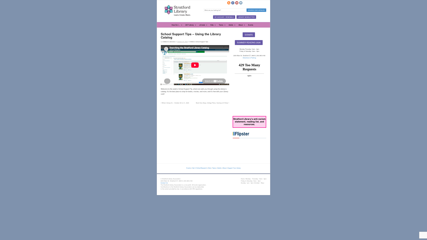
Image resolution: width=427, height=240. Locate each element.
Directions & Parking (249, 58)
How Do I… (176, 25)
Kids (212, 25)
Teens (221, 25)
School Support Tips (201, 42)
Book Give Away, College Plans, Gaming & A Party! (212, 103)
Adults (231, 25)
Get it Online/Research (199, 168)
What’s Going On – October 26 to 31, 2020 (175, 103)
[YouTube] (237, 3)
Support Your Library (234, 168)
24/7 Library (189, 25)
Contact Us (164, 183)
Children (192, 42)
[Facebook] (233, 3)
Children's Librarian (169, 42)
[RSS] (229, 3)
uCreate (202, 25)
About (241, 25)
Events (250, 25)
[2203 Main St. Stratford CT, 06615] (177, 18)
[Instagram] (241, 3)
